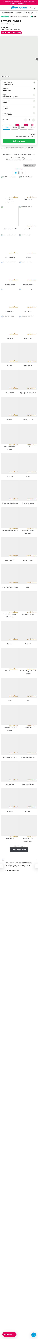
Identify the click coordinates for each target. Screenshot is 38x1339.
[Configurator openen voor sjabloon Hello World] (10, 380)
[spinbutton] (29, 120)
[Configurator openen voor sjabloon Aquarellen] (10, 771)
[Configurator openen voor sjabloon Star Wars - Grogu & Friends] (10, 715)
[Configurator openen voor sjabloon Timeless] (10, 326)
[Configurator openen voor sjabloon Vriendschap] (28, 353)
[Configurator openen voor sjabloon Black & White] (10, 272)
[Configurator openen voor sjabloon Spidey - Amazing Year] (28, 380)
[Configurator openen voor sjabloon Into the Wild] (10, 547)
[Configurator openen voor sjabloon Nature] (28, 574)
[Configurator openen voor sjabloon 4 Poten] (10, 353)
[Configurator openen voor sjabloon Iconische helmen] (28, 771)
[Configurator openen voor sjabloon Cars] (28, 434)
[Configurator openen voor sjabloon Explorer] (10, 463)
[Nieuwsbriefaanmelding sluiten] (14, 1334)
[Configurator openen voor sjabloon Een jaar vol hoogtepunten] (10, 186)
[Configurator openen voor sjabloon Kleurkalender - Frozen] (10, 490)
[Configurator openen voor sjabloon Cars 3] (28, 688)
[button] (33, 120)
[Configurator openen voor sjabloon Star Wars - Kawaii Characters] (10, 601)
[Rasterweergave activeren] (16, 172)
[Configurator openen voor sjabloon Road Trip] (28, 216)
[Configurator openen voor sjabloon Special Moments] (28, 490)
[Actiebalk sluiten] (35, 2)
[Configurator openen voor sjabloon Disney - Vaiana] (28, 547)
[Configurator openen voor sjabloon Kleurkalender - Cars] (28, 744)
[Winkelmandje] (34, 8)
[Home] (19, 7)
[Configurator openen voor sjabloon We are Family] (10, 244)
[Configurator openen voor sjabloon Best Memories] (28, 272)
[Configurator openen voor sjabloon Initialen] (28, 798)
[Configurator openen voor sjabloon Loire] (10, 688)
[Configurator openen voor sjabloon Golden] (28, 244)
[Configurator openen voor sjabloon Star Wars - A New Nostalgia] (28, 517)
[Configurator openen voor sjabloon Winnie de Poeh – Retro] (10, 517)
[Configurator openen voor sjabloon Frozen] (28, 463)
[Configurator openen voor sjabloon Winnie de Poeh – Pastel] (10, 574)
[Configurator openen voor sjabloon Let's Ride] (10, 798)
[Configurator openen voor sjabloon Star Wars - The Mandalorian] (28, 825)
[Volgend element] (35, 13)
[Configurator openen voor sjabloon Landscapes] (28, 299)
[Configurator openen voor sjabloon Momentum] (10, 825)
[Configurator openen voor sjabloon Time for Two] (10, 658)
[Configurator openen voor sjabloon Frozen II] (28, 631)
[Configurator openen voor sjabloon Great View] (28, 326)
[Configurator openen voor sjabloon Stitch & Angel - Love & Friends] (28, 658)
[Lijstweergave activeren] (22, 172)
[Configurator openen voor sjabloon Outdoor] (10, 631)
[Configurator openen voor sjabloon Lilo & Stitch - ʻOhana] (10, 744)
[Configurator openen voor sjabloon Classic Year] (10, 299)
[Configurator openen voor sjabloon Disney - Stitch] (28, 407)
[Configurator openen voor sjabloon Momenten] (28, 186)
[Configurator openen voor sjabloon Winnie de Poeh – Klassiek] (10, 434)
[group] (19, 172)
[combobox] (29, 165)
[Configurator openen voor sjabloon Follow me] (28, 715)
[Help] (33, 1334)
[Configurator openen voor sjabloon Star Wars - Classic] (28, 601)
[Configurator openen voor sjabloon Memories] (10, 407)
